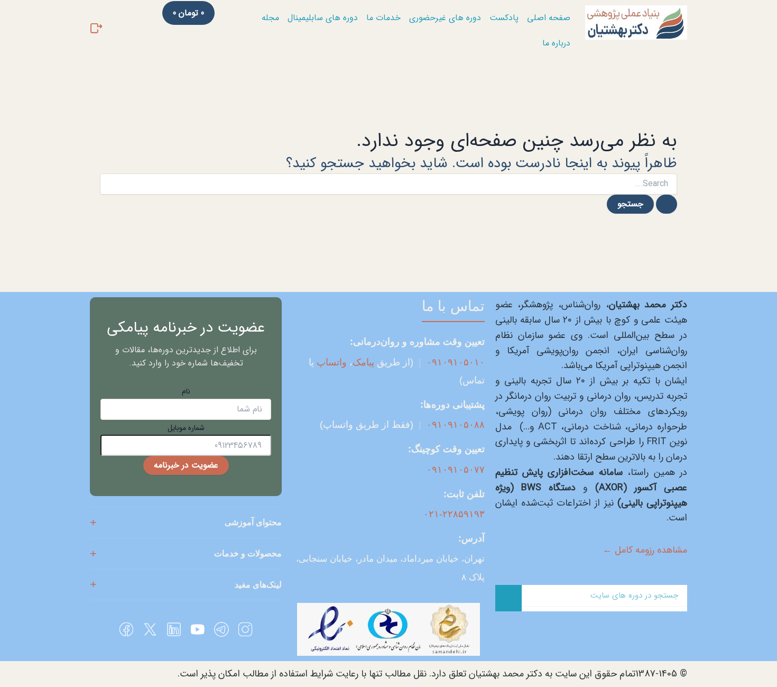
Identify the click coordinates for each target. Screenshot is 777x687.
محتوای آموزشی (253, 522)
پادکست (504, 17)
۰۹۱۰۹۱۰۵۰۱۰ (456, 362)
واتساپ (332, 362)
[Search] (508, 598)
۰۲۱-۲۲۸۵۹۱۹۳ (454, 514)
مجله (270, 17)
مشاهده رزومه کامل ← (645, 550)
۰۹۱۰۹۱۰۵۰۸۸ (456, 424)
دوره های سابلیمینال (323, 17)
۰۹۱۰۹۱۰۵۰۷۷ (456, 469)
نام (186, 391)
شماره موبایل (186, 428)
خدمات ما (383, 17)
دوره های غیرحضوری (445, 17)
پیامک (363, 362)
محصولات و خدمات (248, 553)
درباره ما (556, 43)
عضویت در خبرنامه (186, 465)
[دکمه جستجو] (666, 204)
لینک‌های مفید (258, 584)
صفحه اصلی (548, 17)
